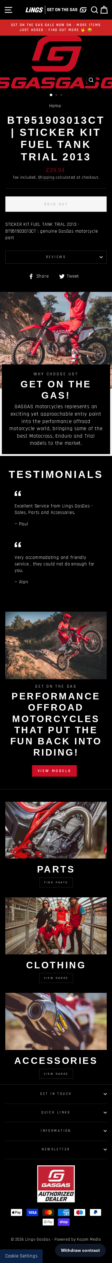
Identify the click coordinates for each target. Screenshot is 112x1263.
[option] (56, 28)
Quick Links (56, 1112)
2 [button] (56, 95)
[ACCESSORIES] (56, 1021)
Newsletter (56, 1149)
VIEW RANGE (56, 1074)
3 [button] (61, 95)
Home (55, 106)
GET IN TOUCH (56, 1093)
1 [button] (51, 95)
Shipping (46, 177)
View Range (56, 978)
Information (56, 1130)
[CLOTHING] (56, 925)
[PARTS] (56, 830)
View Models (55, 771)
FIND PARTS (56, 882)
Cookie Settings (21, 1256)
